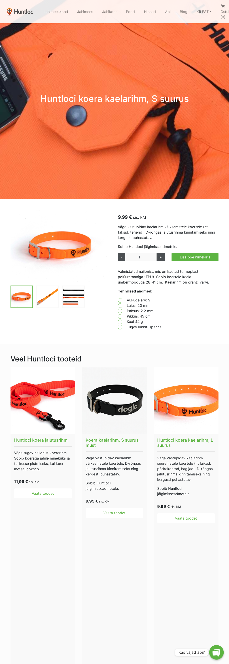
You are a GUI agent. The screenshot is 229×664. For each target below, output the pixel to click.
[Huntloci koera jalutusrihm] (43, 400)
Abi (168, 11)
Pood (130, 11)
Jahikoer (109, 11)
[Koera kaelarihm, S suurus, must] (114, 400)
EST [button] (205, 11)
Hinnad (150, 11)
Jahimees (85, 11)
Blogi (184, 11)
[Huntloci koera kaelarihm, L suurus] (186, 400)
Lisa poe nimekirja (195, 257)
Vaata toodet (43, 493)
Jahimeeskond (56, 11)
